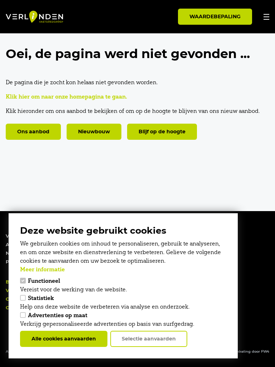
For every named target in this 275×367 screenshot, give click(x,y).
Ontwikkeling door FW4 (247, 351)
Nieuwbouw (94, 131)
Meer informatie (42, 269)
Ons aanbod (33, 131)
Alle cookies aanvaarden (64, 338)
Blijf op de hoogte (162, 131)
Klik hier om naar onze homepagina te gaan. (66, 96)
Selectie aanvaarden (149, 338)
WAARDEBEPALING (215, 16)
